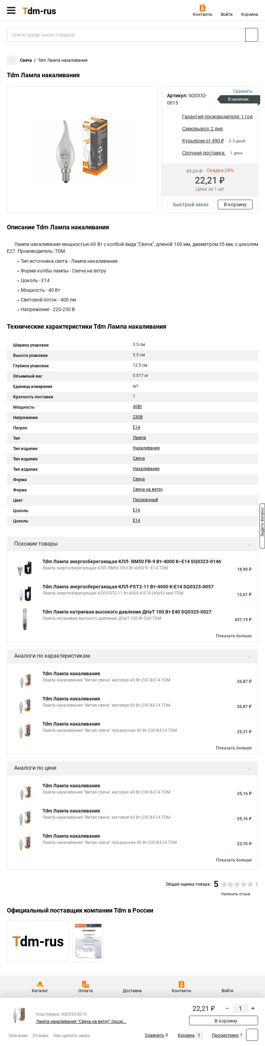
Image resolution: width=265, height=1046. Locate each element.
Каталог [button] (40, 990)
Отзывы (40, 1035)
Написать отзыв (235, 894)
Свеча (26, 60)
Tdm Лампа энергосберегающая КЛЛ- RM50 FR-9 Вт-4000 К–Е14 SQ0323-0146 (131, 561)
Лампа (139, 437)
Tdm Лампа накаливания (71, 673)
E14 (136, 427)
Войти (227, 14)
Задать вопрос (262, 522)
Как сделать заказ (71, 1035)
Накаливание (146, 468)
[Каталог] (11, 10)
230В (138, 417)
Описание (18, 1035)
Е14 (136, 520)
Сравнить (154, 1035)
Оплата (85, 990)
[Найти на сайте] (251, 35)
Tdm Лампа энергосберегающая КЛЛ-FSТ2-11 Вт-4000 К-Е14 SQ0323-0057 (128, 586)
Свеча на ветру (148, 489)
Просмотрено (225, 1035)
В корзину (235, 204)
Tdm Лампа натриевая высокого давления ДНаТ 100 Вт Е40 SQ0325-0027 (127, 612)
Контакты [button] (202, 14)
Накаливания (146, 448)
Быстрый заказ (190, 204)
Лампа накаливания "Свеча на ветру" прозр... (81, 1021)
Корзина (249, 14)
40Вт (137, 406)
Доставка (132, 990)
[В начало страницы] (252, 1035)
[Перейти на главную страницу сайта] (51, 10)
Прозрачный (145, 499)
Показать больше (234, 636)
